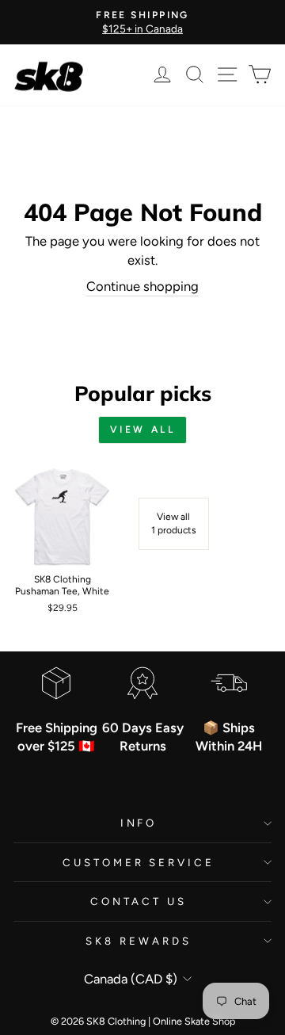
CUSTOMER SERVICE (139, 862)
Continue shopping (142, 286)
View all (143, 429)
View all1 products (173, 523)
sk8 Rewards (139, 940)
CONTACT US (138, 901)
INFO (139, 822)
